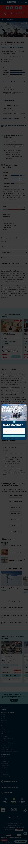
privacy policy (16, 437)
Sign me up (14, 435)
